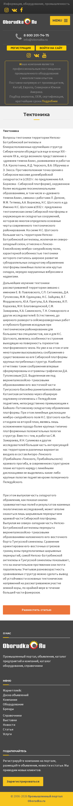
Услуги (7, 734)
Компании (10, 699)
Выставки (10, 720)
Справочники (12, 715)
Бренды (8, 709)
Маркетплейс (12, 690)
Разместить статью (36, 610)
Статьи (8, 729)
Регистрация (21, 48)
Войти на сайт (51, 48)
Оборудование (13, 704)
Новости (9, 725)
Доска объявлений (15, 695)
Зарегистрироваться (23, 781)
